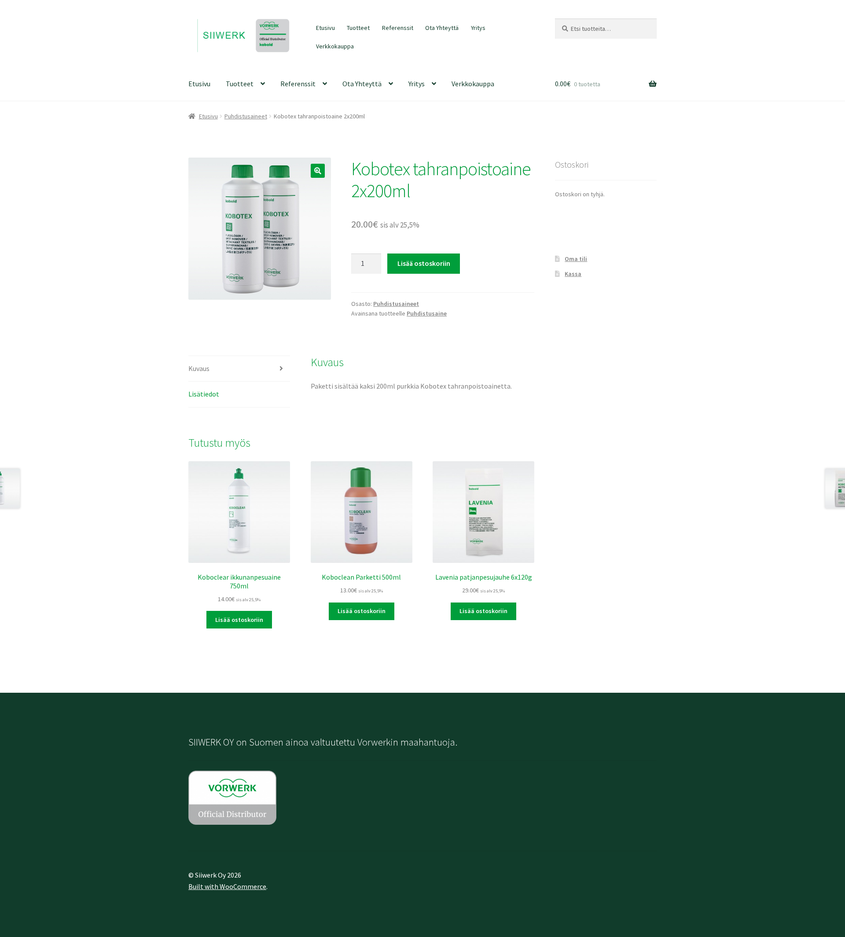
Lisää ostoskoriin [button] (239, 620)
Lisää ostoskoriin (423, 263)
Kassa (573, 274)
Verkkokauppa (335, 46)
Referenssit (397, 28)
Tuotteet (358, 28)
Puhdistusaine (427, 313)
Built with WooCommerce (227, 886)
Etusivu (325, 28)
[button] (318, 171)
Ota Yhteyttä (442, 28)
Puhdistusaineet (245, 116)
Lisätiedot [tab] (203, 393)
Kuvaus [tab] (198, 368)
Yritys (478, 28)
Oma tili (576, 259)
